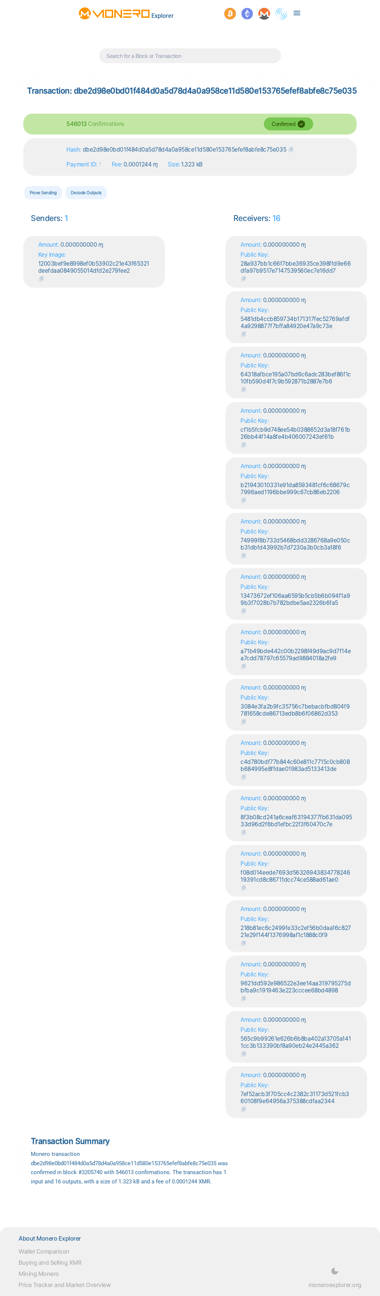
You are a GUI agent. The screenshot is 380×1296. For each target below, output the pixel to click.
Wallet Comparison (44, 1251)
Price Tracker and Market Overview (65, 1285)
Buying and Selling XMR (50, 1262)
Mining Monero (39, 1273)
